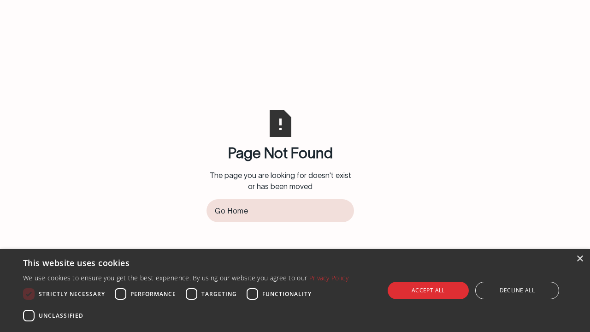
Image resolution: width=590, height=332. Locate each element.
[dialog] (295, 290)
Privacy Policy (328, 277)
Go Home (231, 211)
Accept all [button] (428, 290)
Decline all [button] (517, 290)
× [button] (579, 258)
